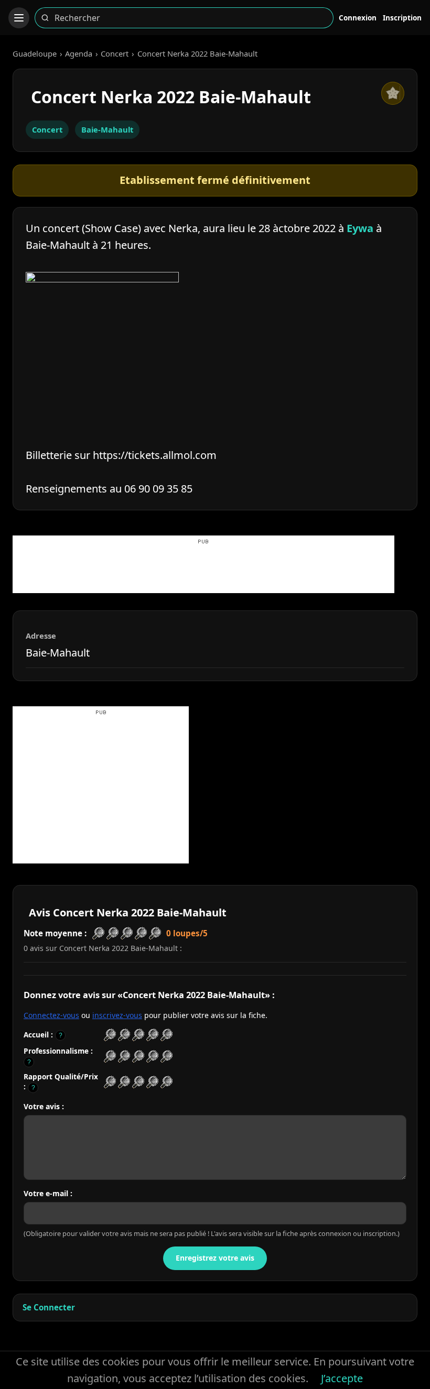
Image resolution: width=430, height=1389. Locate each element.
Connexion (358, 18)
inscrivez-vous (117, 1015)
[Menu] (18, 17)
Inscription (402, 18)
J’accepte (342, 1378)
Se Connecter (49, 1307)
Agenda (78, 53)
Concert (114, 53)
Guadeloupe (35, 53)
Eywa (360, 228)
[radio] (109, 1035)
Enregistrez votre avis (215, 1258)
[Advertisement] (203, 569)
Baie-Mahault (107, 129)
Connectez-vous (51, 1015)
